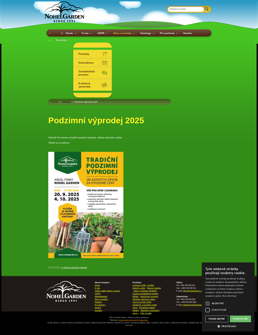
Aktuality (66, 102)
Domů (69, 33)
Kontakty (61, 40)
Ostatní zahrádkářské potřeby (145, 294)
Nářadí (135, 296)
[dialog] (228, 297)
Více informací (229, 295)
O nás (85, 33)
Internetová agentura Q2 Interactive (133, 320)
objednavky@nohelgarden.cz (195, 305)
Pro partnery (167, 33)
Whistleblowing (101, 296)
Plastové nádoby (154, 288)
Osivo (135, 308)
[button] (228, 326)
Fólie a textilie (145, 313)
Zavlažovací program (149, 296)
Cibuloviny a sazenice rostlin (145, 305)
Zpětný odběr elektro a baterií (107, 291)
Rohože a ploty (139, 288)
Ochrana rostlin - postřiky (143, 285)
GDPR (100, 33)
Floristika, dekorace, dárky (144, 299)
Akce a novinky (122, 33)
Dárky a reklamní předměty (145, 291)
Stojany (136, 310)
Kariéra (187, 33)
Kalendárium (86, 62)
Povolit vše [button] (240, 318)
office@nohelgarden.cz (192, 291)
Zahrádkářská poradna (86, 73)
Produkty (83, 54)
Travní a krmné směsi (142, 302)
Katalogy (145, 33)
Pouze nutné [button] (217, 318)
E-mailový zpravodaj (84, 85)
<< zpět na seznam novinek (74, 267)
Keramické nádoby (147, 308)
